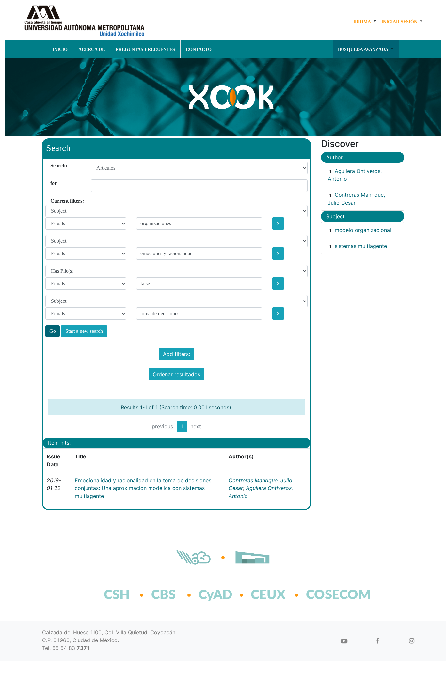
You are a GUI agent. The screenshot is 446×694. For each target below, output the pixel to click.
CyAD (215, 595)
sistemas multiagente (361, 246)
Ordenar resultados (176, 374)
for (52, 183)
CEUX (268, 595)
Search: (52, 165)
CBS (163, 595)
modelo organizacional (363, 230)
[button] (365, 21)
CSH (117, 595)
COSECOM (324, 595)
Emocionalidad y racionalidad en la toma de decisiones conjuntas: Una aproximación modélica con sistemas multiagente (143, 488)
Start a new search (84, 331)
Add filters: (176, 354)
